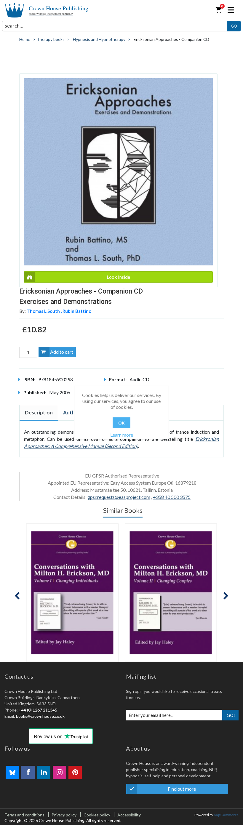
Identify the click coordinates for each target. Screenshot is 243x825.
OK (121, 422)
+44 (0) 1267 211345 (38, 709)
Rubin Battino (77, 311)
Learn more (121, 435)
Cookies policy (97, 814)
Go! (231, 715)
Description (39, 412)
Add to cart (61, 352)
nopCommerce (226, 815)
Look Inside (118, 277)
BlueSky (12, 772)
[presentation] (17, 596)
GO (234, 26)
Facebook (28, 772)
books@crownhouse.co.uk (40, 716)
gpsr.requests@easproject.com (118, 497)
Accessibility (129, 814)
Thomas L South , (45, 311)
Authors (73, 412)
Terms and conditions (24, 814)
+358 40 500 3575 (172, 497)
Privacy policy (64, 814)
